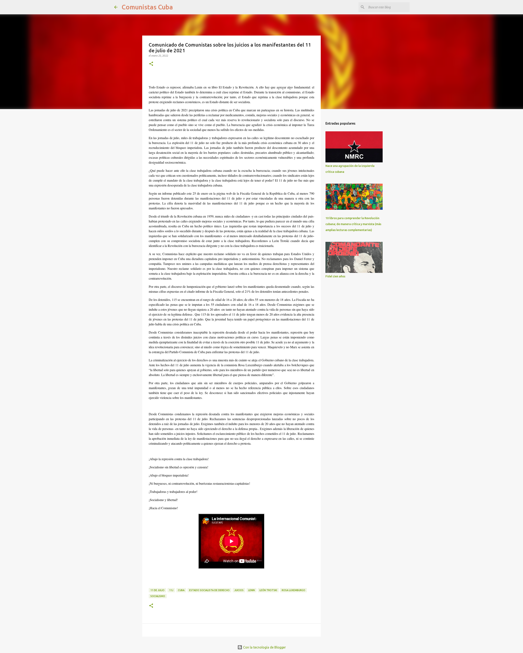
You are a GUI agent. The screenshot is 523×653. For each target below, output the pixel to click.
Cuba (181, 590)
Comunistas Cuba (147, 7)
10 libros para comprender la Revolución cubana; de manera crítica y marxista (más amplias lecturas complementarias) (353, 224)
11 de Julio (157, 590)
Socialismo (157, 596)
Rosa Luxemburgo (293, 590)
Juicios (239, 590)
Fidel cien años (335, 276)
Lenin (251, 590)
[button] (151, 64)
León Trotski (268, 590)
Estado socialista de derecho (209, 590)
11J (171, 590)
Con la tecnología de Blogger (264, 647)
